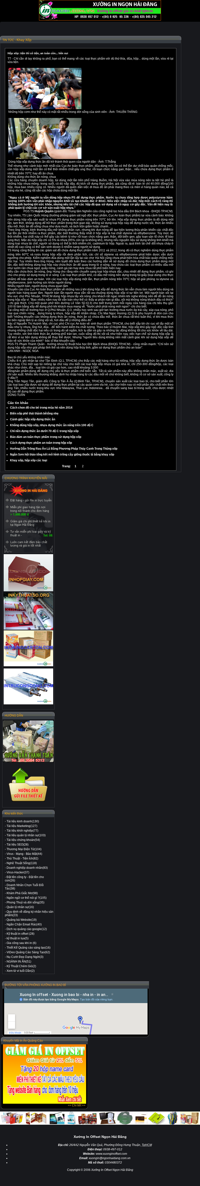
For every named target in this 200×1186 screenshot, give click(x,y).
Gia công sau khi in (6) (21, 943)
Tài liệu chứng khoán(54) (23, 840)
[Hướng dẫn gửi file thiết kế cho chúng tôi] (28, 801)
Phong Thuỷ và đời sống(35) (25, 902)
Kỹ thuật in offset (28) (20, 933)
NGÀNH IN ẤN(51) (19, 961)
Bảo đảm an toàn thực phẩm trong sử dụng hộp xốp (45, 437)
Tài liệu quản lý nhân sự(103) (26, 835)
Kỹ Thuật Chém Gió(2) (21, 966)
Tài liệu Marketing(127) (22, 826)
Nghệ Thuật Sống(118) (22, 863)
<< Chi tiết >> (76, 1105)
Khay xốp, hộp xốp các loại (28, 460)
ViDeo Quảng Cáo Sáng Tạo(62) (28, 952)
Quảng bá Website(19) (22, 919)
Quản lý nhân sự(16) (20, 907)
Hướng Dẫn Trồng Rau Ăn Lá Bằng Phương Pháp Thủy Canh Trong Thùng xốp (63, 448)
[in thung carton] (28, 648)
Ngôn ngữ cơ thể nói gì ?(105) (27, 898)
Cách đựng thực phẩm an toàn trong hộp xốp (41, 443)
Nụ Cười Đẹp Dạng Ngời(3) (25, 957)
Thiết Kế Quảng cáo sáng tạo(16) (28, 947)
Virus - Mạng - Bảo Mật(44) (24, 854)
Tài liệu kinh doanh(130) (23, 821)
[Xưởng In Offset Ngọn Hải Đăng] (100, 19)
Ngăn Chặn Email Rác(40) (24, 924)
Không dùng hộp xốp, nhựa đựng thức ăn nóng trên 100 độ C (51, 425)
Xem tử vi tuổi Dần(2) (21, 971)
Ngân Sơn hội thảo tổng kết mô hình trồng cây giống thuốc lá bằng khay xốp (62, 454)
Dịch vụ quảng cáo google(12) (27, 929)
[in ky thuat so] (28, 610)
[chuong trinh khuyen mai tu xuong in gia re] (28, 518)
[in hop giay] (28, 572)
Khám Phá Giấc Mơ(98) (22, 893)
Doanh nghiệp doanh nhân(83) (27, 867)
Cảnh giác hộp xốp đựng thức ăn (32, 419)
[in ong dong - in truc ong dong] (28, 686)
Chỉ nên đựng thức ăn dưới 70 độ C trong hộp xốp (44, 431)
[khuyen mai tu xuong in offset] (44, 1102)
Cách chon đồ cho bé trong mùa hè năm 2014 (41, 407)
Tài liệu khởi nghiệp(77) (22, 830)
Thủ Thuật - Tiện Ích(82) (22, 858)
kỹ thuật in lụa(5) (18, 938)
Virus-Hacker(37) (18, 872)
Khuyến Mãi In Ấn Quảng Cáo (23, 1040)
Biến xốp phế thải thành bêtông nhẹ (34, 413)
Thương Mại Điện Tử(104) (24, 849)
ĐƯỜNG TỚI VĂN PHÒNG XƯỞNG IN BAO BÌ (35, 985)
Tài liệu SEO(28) (18, 844)
